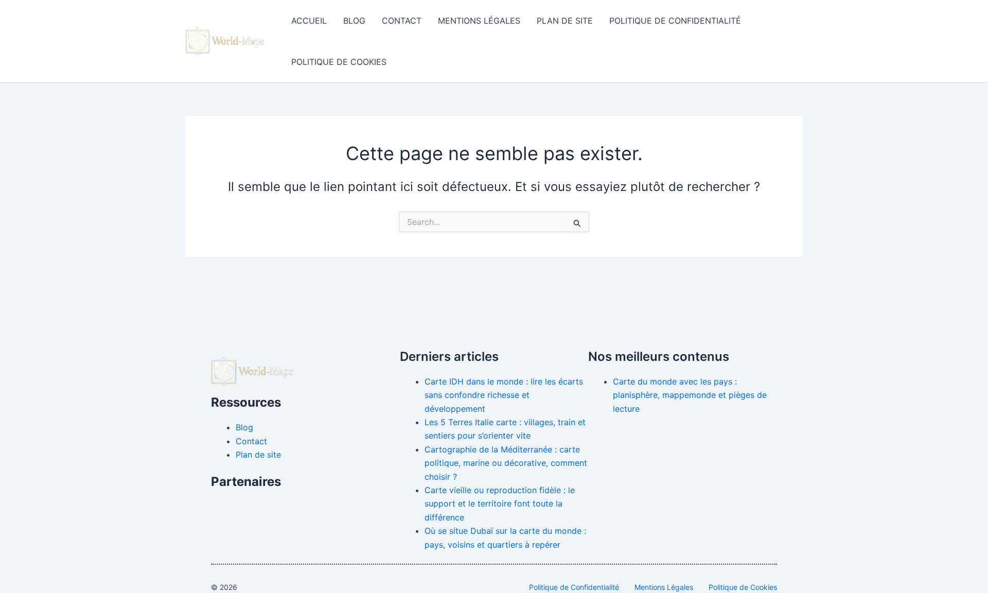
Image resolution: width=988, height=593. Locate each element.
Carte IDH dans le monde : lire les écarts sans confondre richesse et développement (504, 395)
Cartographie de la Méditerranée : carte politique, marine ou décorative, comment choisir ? (506, 463)
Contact (401, 20)
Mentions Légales (479, 20)
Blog (354, 20)
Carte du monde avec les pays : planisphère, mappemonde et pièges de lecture (690, 395)
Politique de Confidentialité (675, 20)
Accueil (309, 20)
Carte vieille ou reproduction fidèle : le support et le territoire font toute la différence (500, 503)
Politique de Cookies (338, 62)
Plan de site (565, 20)
